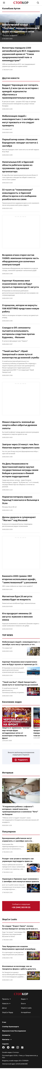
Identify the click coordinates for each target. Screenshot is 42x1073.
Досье (4, 1008)
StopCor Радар (7, 1012)
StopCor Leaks (9, 919)
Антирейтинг (26, 1012)
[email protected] (22, 1064)
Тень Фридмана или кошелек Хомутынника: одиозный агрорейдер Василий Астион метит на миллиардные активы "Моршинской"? (20, 950)
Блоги (23, 1003)
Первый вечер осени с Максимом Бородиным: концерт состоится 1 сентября (20, 142)
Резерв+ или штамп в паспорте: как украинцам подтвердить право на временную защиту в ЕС (18, 861)
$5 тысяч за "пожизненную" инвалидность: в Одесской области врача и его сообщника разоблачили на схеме (19, 194)
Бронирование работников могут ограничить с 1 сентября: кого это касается (17, 841)
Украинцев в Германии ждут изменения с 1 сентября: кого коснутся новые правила (20, 880)
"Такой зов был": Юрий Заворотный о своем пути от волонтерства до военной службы (20, 354)
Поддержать (23, 760)
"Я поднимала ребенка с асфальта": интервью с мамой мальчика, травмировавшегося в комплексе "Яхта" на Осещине (20, 810)
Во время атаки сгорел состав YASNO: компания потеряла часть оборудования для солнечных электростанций (20, 259)
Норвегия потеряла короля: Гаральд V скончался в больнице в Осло (20, 500)
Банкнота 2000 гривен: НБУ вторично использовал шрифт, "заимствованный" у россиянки (19, 579)
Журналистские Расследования (14, 1031)
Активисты (6, 1035)
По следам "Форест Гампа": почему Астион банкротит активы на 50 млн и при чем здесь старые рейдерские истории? (21, 929)
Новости (5, 1003)
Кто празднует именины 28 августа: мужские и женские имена (17, 617)
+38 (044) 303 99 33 (21, 907)
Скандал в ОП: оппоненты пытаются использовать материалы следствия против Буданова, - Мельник (18, 332)
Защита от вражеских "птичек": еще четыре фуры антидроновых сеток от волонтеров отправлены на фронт (16, 733)
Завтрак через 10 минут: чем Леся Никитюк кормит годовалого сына (21, 446)
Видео (23, 999)
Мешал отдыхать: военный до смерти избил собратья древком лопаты (19, 425)
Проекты (5, 999)
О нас (4, 1022)
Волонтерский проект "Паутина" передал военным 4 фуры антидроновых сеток (20, 28)
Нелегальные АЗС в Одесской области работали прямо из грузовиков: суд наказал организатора (17, 166)
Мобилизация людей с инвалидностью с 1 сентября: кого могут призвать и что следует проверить (20, 120)
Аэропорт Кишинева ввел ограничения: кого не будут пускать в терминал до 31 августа (20, 284)
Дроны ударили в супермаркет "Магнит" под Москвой (19, 518)
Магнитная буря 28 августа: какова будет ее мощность (17, 598)
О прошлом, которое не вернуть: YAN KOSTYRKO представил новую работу (20, 308)
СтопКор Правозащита (10, 1027)
